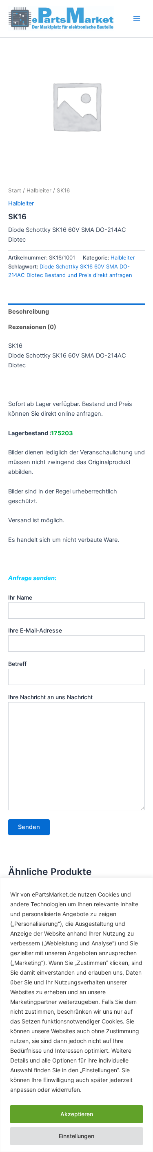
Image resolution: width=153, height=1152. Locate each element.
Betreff (17, 663)
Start (14, 190)
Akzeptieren (76, 1114)
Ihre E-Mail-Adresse (35, 630)
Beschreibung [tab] (28, 311)
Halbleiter (39, 190)
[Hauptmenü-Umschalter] (137, 19)
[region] (76, 1014)
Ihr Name (20, 597)
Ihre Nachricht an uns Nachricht (50, 697)
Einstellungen (76, 1135)
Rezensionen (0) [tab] (32, 327)
